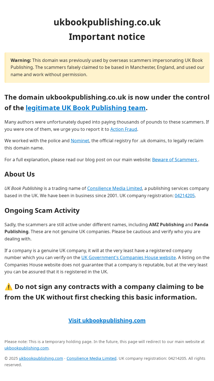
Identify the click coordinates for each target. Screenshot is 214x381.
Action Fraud (123, 129)
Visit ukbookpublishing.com (107, 320)
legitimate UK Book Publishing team (86, 107)
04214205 (185, 195)
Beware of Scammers (175, 159)
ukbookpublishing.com (26, 348)
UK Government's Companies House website (128, 257)
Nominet (80, 141)
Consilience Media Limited (114, 188)
